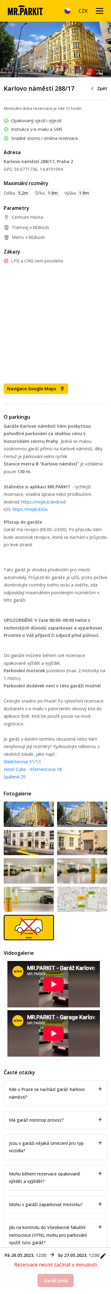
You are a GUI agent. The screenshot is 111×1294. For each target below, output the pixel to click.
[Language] (67, 11)
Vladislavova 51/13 (22, 761)
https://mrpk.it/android (43, 502)
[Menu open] (99, 10)
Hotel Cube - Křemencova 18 (33, 769)
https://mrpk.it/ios (30, 509)
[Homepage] (25, 11)
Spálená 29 (15, 777)
